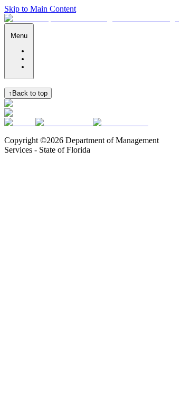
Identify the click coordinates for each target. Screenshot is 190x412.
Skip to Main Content (40, 8)
